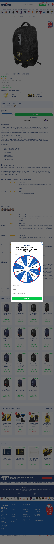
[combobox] (26, 293)
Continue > (27, 298)
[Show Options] (40, 293)
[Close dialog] (42, 243)
